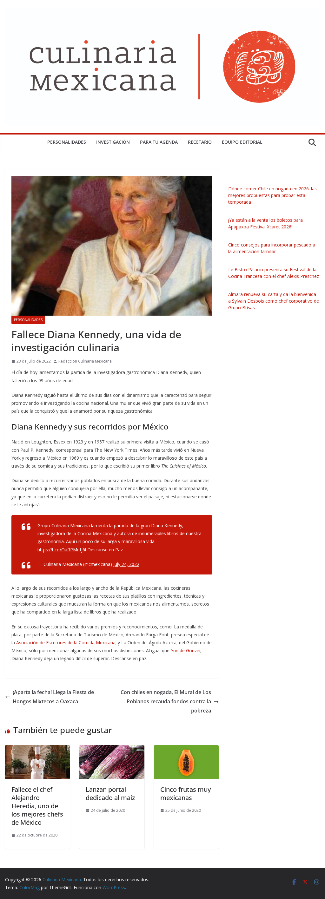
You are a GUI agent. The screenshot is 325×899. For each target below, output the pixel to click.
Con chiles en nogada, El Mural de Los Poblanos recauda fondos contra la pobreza (166, 701)
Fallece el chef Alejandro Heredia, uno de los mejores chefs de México (37, 806)
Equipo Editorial (242, 142)
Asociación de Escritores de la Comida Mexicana (66, 643)
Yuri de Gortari (185, 650)
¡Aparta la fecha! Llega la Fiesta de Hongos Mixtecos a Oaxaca (53, 697)
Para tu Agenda (159, 142)
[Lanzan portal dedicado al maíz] (111, 749)
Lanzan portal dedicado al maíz (110, 793)
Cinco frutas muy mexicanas (185, 793)
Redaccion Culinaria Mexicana (85, 361)
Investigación (113, 142)
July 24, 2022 (126, 564)
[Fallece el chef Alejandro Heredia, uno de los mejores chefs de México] (37, 749)
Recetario (200, 142)
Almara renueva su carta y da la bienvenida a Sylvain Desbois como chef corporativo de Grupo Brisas (273, 301)
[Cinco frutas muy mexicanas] (186, 749)
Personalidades (66, 142)
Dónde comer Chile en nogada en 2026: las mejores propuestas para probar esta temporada (272, 195)
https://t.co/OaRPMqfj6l (61, 550)
